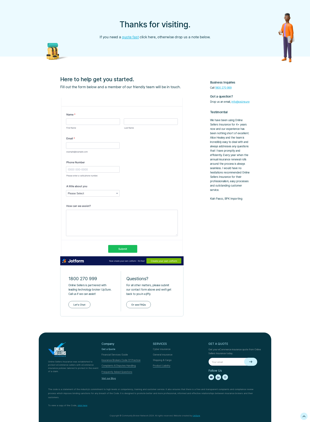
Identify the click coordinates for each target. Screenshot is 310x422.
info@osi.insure (241, 101)
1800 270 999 (223, 87)
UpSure (196, 415)
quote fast (130, 37)
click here (82, 405)
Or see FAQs (138, 304)
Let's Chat (79, 304)
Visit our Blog (109, 378)
